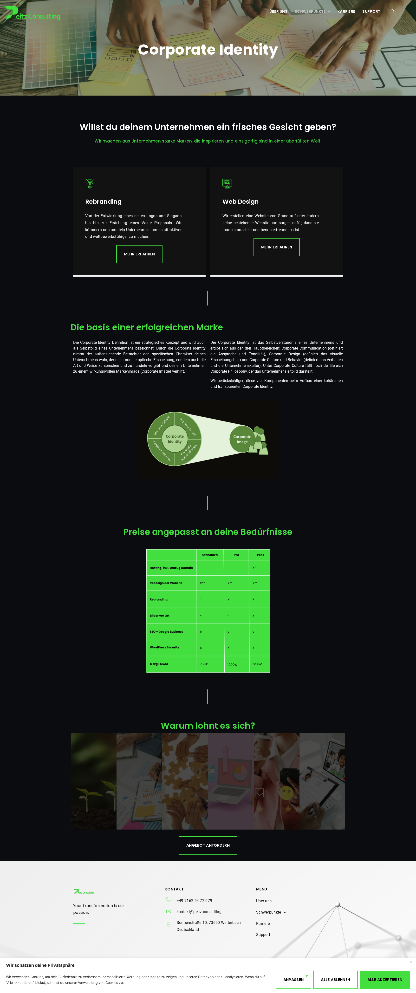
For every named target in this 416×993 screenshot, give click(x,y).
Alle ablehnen (335, 979)
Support (371, 11)
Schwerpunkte (310, 11)
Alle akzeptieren (384, 979)
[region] (208, 975)
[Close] (411, 962)
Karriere (346, 11)
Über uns (278, 11)
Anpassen (293, 979)
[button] (312, 11)
